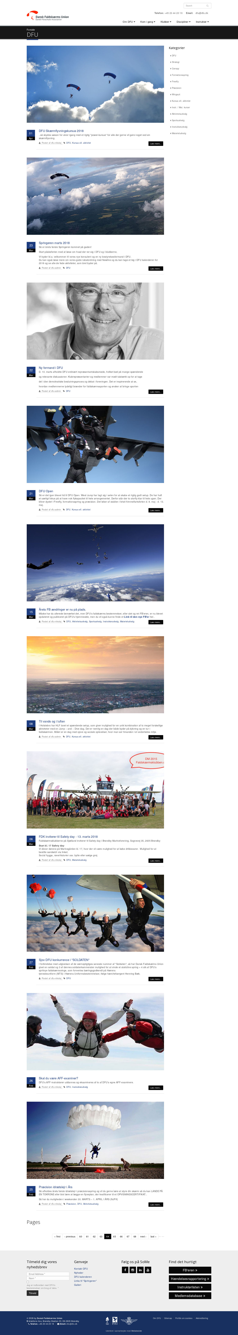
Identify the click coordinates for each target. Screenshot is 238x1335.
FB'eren (189, 1270)
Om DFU (128, 21)
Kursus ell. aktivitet (81, 142)
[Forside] (50, 9)
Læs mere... (155, 143)
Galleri (77, 1284)
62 (94, 1236)
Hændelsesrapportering (189, 1278)
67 (128, 1236)
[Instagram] (133, 1270)
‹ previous (69, 1236)
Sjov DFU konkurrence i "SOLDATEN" (64, 960)
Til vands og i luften (52, 721)
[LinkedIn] (140, 1270)
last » (153, 1236)
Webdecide (136, 1330)
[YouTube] (148, 1270)
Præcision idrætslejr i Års (56, 1187)
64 (107, 1236)
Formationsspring (180, 75)
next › (143, 1236)
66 (121, 1236)
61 (87, 1236)
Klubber (165, 21)
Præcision (71, 1203)
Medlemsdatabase (189, 1295)
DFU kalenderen (83, 1276)
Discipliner (182, 21)
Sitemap (168, 1318)
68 (135, 1236)
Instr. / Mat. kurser (181, 107)
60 (80, 1236)
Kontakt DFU (81, 1268)
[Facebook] (125, 1270)
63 (101, 1236)
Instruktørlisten (189, 1287)
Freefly (175, 81)
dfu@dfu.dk (202, 13)
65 (114, 1236)
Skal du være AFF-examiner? (58, 1078)
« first (57, 1236)
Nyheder (78, 1272)
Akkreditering (202, 1318)
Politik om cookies (183, 1318)
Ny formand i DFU (51, 367)
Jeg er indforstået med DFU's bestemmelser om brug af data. (43, 1287)
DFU (68, 142)
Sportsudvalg (95, 621)
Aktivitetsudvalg (79, 621)
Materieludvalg (127, 621)
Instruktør (201, 21)
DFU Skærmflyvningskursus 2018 (61, 131)
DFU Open (46, 491)
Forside (31, 29)
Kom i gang (146, 21)
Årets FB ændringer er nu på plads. (62, 609)
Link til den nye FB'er (136, 616)
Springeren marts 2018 (54, 243)
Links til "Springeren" (85, 1280)
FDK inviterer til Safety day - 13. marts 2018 (68, 836)
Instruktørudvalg (111, 621)
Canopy (175, 68)
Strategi (176, 62)
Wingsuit (176, 94)
